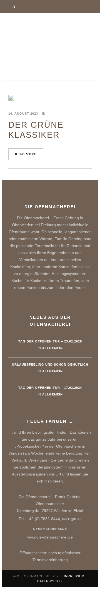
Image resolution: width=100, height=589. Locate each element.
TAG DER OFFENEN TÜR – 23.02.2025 (50, 341)
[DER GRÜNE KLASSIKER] (11, 98)
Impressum (74, 576)
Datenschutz (50, 581)
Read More (25, 154)
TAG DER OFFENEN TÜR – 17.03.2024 (50, 387)
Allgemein (52, 348)
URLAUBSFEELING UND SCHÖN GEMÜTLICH (50, 364)
